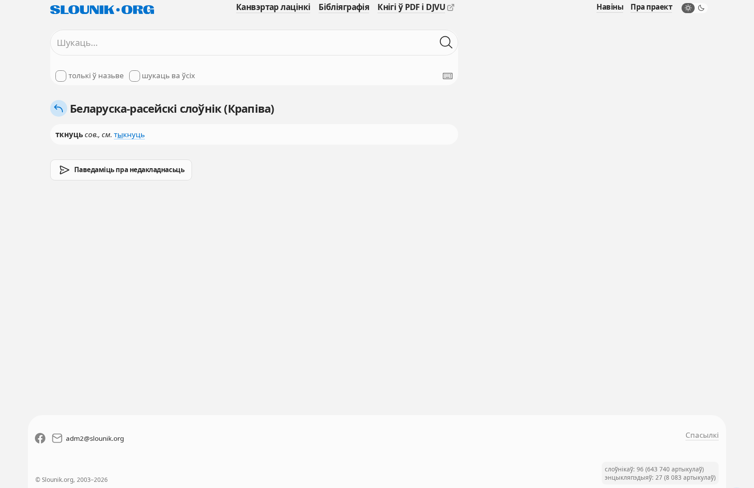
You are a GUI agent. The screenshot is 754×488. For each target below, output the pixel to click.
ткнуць (129, 134)
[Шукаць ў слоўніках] (446, 43)
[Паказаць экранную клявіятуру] (447, 76)
